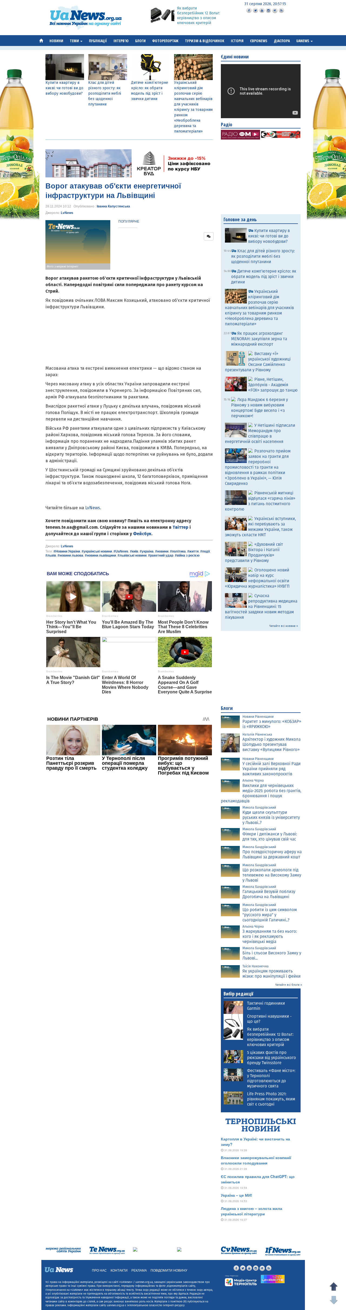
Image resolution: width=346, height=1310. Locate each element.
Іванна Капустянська (113, 206)
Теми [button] (75, 40)
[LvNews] (179, 1249)
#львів (50, 555)
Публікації (98, 40)
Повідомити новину (169, 1270)
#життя (193, 551)
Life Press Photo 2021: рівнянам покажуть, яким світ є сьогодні (271, 1099)
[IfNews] (283, 1251)
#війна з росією (187, 555)
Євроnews (258, 40)
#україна (147, 551)
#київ (134, 551)
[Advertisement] (129, 852)
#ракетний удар (160, 555)
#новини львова (70, 555)
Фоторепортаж (165, 40)
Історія (237, 40)
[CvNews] (239, 1250)
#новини (161, 551)
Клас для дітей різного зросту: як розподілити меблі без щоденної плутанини (104, 93)
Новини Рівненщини (258, 717)
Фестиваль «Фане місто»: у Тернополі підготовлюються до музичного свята (271, 1078)
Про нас (99, 1270)
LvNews (67, 213)
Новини (56, 40)
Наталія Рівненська (257, 734)
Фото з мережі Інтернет (62, 266)
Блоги (140, 40)
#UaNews (121, 551)
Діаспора (282, 40)
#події (205, 551)
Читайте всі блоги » (288, 985)
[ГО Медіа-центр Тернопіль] (241, 1280)
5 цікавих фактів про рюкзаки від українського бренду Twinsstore (271, 1057)
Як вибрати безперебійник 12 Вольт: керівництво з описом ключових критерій (198, 15)
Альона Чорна (253, 780)
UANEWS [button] (303, 40)
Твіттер (180, 527)
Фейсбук (142, 533)
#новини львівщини (100, 555)
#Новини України (67, 551)
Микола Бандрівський (259, 807)
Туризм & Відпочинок (204, 40)
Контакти (119, 1270)
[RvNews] (135, 1249)
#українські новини (97, 551)
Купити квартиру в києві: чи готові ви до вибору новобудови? (64, 88)
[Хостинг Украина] (273, 1278)
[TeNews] (107, 1250)
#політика (178, 551)
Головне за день (240, 219)
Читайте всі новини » (284, 626)
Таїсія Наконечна (255, 966)
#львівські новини (132, 555)
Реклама (139, 1270)
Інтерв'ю (121, 40)
